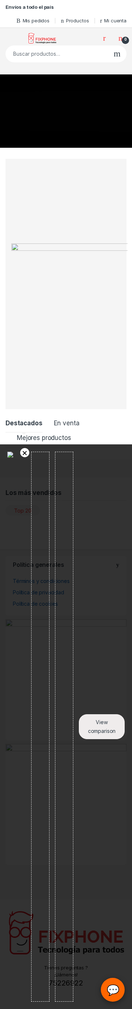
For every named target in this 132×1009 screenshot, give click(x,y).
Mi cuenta (115, 20)
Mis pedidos (36, 20)
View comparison (102, 726)
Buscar (117, 53)
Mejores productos (44, 437)
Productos (77, 20)
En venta (67, 423)
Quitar (24, 452)
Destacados (24, 423)
